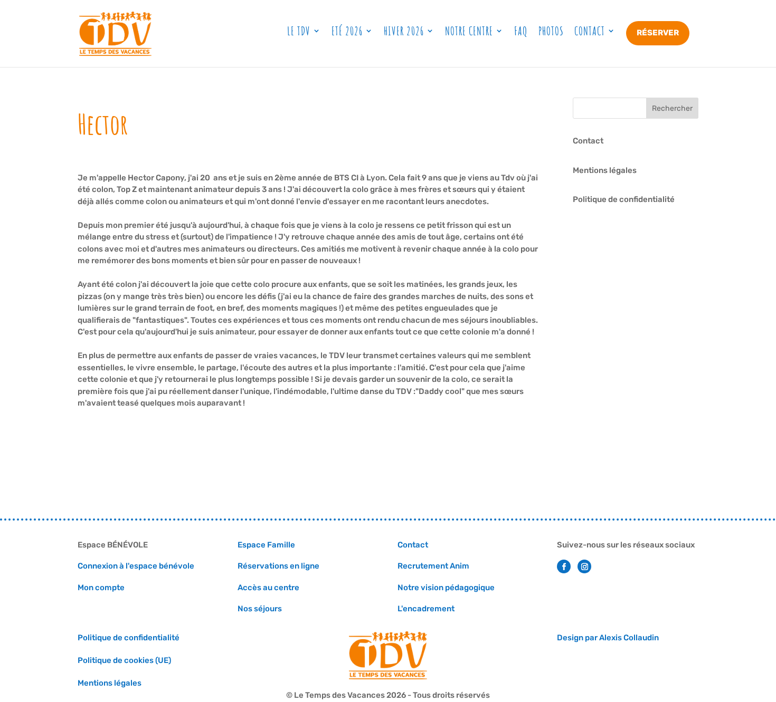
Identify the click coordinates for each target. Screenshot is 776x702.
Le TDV (298, 31)
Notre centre (469, 31)
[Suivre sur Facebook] (564, 566)
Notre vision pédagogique (446, 587)
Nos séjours (260, 608)
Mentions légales (605, 170)
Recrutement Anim (433, 566)
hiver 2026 (404, 31)
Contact (589, 31)
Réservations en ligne (278, 566)
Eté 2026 (347, 31)
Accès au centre (268, 587)
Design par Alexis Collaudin (608, 637)
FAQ (521, 31)
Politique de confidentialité (624, 199)
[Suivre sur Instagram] (584, 566)
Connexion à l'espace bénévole (136, 566)
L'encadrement (426, 608)
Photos (551, 31)
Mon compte (101, 587)
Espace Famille (266, 545)
